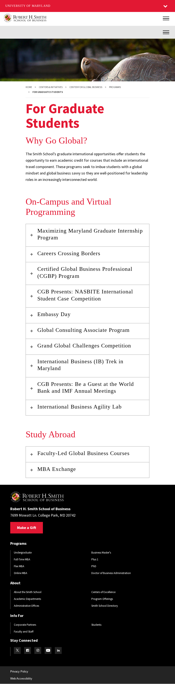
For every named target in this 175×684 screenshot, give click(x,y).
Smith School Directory (104, 606)
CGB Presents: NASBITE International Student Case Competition (85, 295)
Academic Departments (27, 599)
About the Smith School (27, 592)
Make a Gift (26, 527)
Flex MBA (19, 566)
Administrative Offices (26, 606)
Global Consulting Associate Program (83, 330)
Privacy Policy (19, 671)
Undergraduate (23, 552)
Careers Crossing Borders (68, 253)
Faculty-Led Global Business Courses (83, 453)
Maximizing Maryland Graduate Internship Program (90, 234)
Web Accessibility (21, 678)
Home (29, 87)
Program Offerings (102, 599)
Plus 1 (94, 559)
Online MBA (20, 573)
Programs (115, 87)
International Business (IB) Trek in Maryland (80, 365)
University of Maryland (27, 5)
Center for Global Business (85, 87)
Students (96, 625)
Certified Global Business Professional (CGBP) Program (85, 272)
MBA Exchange (56, 469)
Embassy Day (54, 314)
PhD (93, 566)
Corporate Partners (25, 625)
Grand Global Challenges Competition (84, 346)
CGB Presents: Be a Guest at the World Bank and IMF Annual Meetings (85, 387)
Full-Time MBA (22, 559)
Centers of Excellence (103, 592)
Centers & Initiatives (51, 87)
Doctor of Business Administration (111, 573)
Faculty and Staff (24, 631)
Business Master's (101, 552)
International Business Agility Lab (79, 407)
